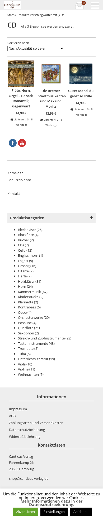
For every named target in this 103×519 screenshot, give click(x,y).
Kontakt (13, 193)
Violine (23, 369)
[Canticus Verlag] (19, 5)
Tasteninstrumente (33, 343)
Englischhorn (28, 255)
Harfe (22, 276)
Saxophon (26, 333)
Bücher (23, 240)
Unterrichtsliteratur (33, 358)
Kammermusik (29, 291)
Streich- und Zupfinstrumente (41, 338)
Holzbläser (26, 281)
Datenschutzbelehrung (27, 429)
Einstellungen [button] (54, 511)
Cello (22, 250)
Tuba (22, 353)
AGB (12, 415)
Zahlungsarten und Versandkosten (36, 422)
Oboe (22, 312)
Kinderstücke (28, 296)
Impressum (18, 409)
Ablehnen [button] (80, 511)
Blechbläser (27, 229)
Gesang (24, 265)
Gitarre (23, 271)
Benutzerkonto (19, 179)
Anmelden (15, 173)
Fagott (23, 260)
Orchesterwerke (30, 317)
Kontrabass (27, 307)
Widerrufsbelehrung (24, 436)
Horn (22, 286)
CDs (21, 245)
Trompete (26, 348)
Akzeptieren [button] (25, 511)
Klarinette (25, 302)
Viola (22, 364)
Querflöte (25, 327)
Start (10, 15)
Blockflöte (26, 234)
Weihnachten (28, 374)
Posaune (25, 322)
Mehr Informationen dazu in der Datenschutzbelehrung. (51, 502)
